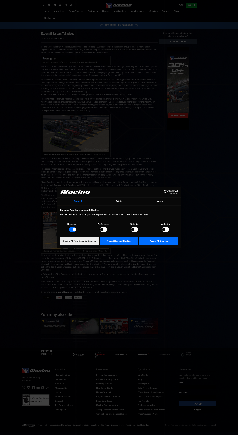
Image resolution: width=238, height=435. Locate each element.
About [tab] (160, 201)
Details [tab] (119, 201)
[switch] (103, 229)
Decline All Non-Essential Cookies (79, 241)
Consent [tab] (78, 201)
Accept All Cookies (159, 241)
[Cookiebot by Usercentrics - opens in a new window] (166, 192)
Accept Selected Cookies (119, 241)
